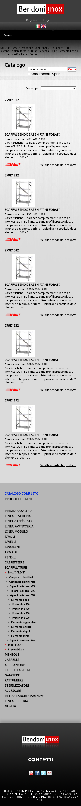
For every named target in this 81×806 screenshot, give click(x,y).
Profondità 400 (9, 54)
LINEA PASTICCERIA (19, 526)
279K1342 (12, 250)
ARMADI (11, 552)
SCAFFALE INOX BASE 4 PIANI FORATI (32, 134)
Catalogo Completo (21, 493)
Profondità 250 (20, 604)
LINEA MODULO (16, 531)
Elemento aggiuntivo (23, 622)
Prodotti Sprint (19, 499)
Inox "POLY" (15, 645)
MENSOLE (12, 654)
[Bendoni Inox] (40, 747)
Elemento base (67, 50)
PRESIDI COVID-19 (18, 511)
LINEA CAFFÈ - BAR (18, 521)
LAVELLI (10, 542)
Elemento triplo (20, 635)
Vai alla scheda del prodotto (58, 165)
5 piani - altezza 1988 (22, 640)
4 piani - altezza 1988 (42, 50)
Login (47, 20)
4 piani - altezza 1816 (22, 590)
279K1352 (12, 400)
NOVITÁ (10, 706)
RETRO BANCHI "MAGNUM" (25, 696)
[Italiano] (37, 27)
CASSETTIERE (14, 562)
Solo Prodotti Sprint (46, 74)
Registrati (32, 20)
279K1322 (12, 175)
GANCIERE (12, 675)
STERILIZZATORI (17, 685)
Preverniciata (16, 649)
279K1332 (12, 325)
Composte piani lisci (21, 577)
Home (14, 47)
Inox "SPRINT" (63, 47)
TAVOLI (10, 536)
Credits (40, 800)
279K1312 (12, 100)
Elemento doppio (21, 631)
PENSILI (10, 557)
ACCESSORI (13, 690)
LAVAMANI (12, 547)
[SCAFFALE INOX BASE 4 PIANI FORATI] (23, 131)
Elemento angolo (21, 626)
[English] (43, 27)
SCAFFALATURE (43, 47)
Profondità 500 (20, 613)
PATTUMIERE (14, 680)
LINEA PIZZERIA (16, 701)
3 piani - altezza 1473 (22, 586)
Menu (8, 35)
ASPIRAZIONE (15, 665)
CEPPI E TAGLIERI (17, 670)
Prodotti (26, 47)
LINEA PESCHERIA (18, 516)
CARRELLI (12, 660)
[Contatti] (40, 763)
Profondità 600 (20, 617)
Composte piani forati (14, 50)
